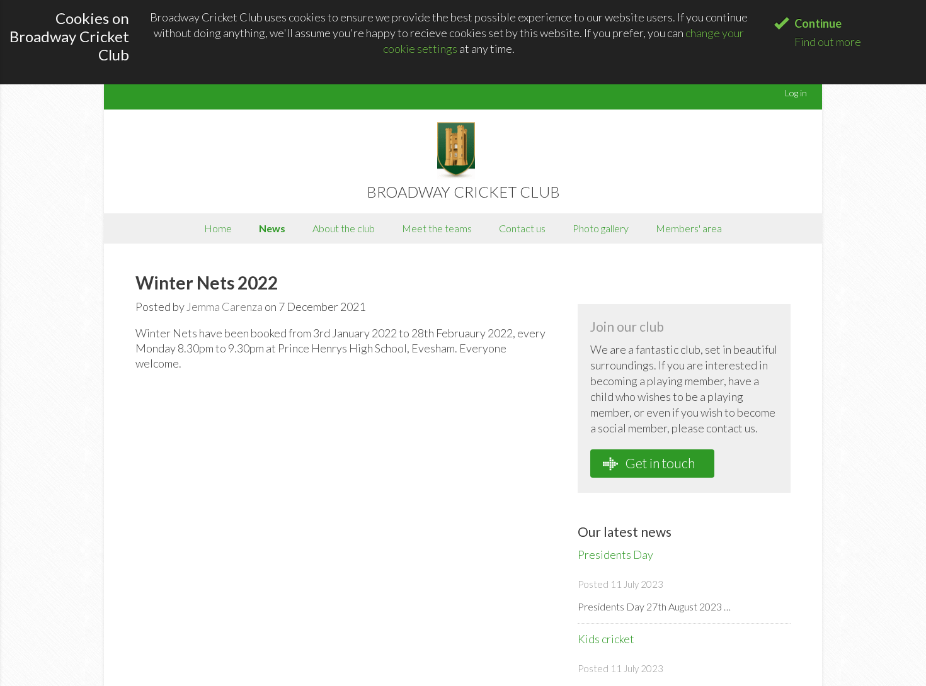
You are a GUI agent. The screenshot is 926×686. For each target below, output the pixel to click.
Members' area (689, 228)
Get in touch (659, 463)
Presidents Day (615, 554)
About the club (343, 228)
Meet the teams (437, 228)
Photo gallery (601, 228)
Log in (796, 92)
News (272, 228)
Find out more (827, 41)
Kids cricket (606, 639)
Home (218, 228)
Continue (818, 23)
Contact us (522, 228)
